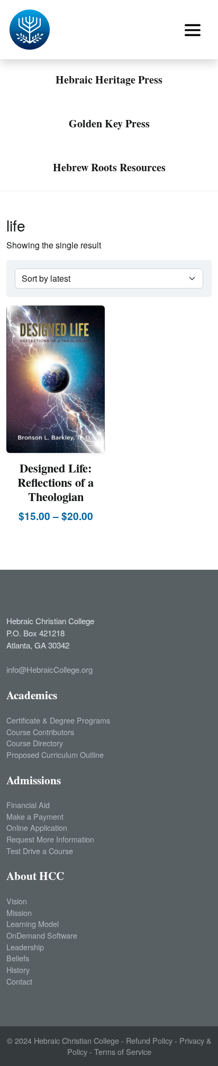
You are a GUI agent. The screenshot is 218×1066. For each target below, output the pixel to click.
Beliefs (17, 957)
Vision (16, 900)
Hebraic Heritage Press (109, 79)
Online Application (36, 827)
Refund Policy (149, 1040)
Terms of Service (122, 1051)
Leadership (25, 946)
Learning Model (32, 923)
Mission (19, 912)
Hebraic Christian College (76, 1040)
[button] (193, 29)
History (18, 969)
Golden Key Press (109, 123)
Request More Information (50, 839)
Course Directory (34, 742)
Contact (19, 981)
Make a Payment (34, 816)
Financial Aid (28, 804)
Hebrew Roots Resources (109, 167)
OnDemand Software (41, 935)
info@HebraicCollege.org (49, 669)
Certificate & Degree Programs (58, 720)
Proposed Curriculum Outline (55, 754)
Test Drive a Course (39, 850)
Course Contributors (40, 731)
